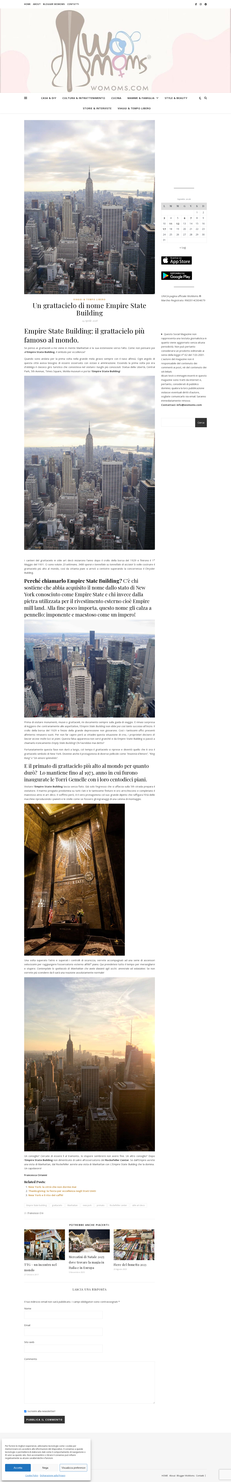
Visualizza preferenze (73, 1467)
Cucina (116, 98)
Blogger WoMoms (54, 4)
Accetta (18, 1467)
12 (177, 223)
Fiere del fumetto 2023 (130, 1265)
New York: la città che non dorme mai (52, 1187)
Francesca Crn (35, 1213)
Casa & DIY (48, 98)
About (37, 4)
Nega (45, 1467)
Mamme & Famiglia (141, 98)
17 (164, 229)
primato (101, 1205)
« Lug (183, 247)
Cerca (201, 422)
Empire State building (36, 1205)
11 (170, 223)
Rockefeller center (118, 1205)
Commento (30, 1359)
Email (27, 1325)
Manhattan (72, 1205)
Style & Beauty (176, 98)
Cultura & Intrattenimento (83, 98)
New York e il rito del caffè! (45, 1195)
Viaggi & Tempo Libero (134, 108)
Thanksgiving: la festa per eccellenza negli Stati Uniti (62, 1191)
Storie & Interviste (97, 108)
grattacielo (57, 1205)
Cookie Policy (31, 1475)
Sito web (29, 1342)
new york (87, 1205)
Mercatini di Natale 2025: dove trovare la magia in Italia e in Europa (87, 1262)
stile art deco (138, 1205)
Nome (27, 1308)
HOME (27, 4)
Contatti (73, 4)
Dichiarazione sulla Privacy (52, 1475)
